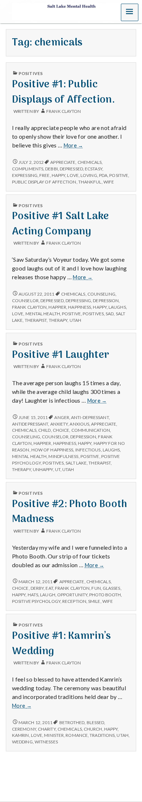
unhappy (43, 469)
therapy (58, 320)
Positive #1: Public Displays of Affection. (63, 92)
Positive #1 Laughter (60, 355)
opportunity (72, 594)
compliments (27, 168)
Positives (31, 73)
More (73, 145)
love (72, 175)
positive (118, 175)
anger (61, 417)
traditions (102, 735)
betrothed (72, 722)
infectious (88, 450)
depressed (71, 168)
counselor (25, 300)
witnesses (46, 741)
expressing (25, 175)
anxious (79, 424)
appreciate (62, 162)
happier (57, 307)
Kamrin (20, 735)
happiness (79, 307)
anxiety (59, 424)
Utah (75, 320)
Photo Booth (105, 594)
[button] (129, 12)
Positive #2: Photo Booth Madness (69, 512)
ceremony (24, 729)
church (93, 729)
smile (94, 601)
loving (88, 175)
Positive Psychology (36, 601)
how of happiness (52, 450)
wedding (22, 741)
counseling (101, 294)
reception (74, 601)
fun (95, 588)
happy (58, 175)
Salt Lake (76, 463)
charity (47, 729)
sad (110, 313)
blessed (95, 722)
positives (93, 313)
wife (108, 182)
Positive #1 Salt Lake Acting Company (60, 224)
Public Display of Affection (44, 182)
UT (57, 469)
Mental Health (42, 313)
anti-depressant (90, 417)
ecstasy (93, 168)
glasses (112, 588)
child (44, 430)
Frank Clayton (63, 111)
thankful (90, 182)
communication (90, 430)
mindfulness (63, 456)
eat (49, 588)
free (44, 175)
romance (77, 735)
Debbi (51, 168)
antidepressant (30, 424)
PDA (103, 175)
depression (106, 300)
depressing (78, 300)
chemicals (90, 162)
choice (61, 430)
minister (54, 735)
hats (33, 594)
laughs (117, 307)
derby (37, 588)
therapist (36, 320)
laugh (47, 594)
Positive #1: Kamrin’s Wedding (61, 643)
